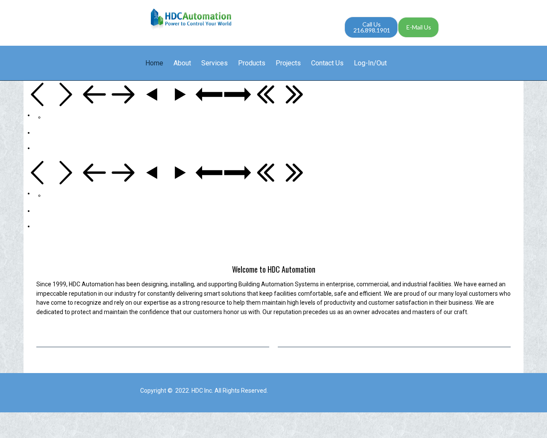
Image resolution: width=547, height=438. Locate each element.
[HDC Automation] (191, 19)
